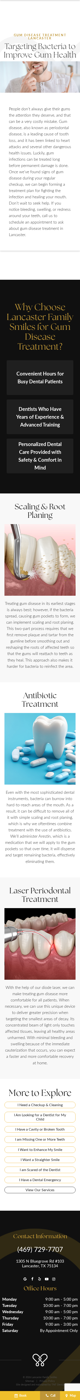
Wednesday (12, 1311)
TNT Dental (58, 1384)
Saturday (10, 1330)
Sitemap (29, 1381)
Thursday (10, 1318)
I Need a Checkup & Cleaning (40, 1104)
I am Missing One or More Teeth (40, 1139)
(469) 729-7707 (40, 1249)
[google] (25, 1279)
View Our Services (40, 1189)
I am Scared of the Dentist (40, 1169)
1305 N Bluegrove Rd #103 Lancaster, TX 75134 (40, 1263)
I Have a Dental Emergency (40, 1179)
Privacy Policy (47, 1381)
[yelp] (39, 1279)
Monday (9, 1299)
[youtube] (46, 1279)
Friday (7, 1324)
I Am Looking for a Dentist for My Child (40, 1116)
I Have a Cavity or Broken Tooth (40, 1129)
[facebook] (32, 1279)
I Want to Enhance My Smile (40, 1149)
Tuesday (9, 1305)
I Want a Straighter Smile (40, 1159)
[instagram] (53, 1279)
